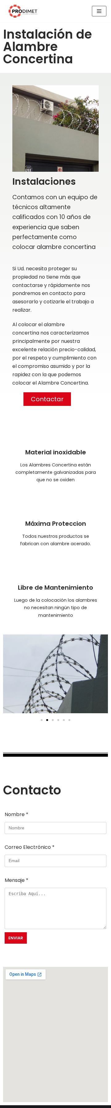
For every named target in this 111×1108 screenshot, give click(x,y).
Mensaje (16, 880)
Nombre (16, 814)
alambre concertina (66, 247)
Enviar (15, 938)
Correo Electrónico (30, 847)
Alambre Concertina (63, 382)
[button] (47, 399)
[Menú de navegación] (99, 11)
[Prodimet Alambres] (23, 11)
